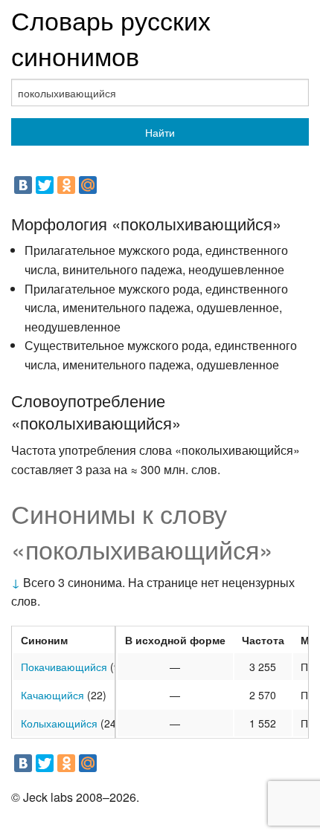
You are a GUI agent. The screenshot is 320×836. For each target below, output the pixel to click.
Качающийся (52, 694)
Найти (160, 132)
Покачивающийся (64, 666)
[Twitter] (45, 185)
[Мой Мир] (88, 185)
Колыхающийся (59, 723)
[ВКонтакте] (23, 185)
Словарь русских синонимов (111, 37)
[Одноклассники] (66, 185)
